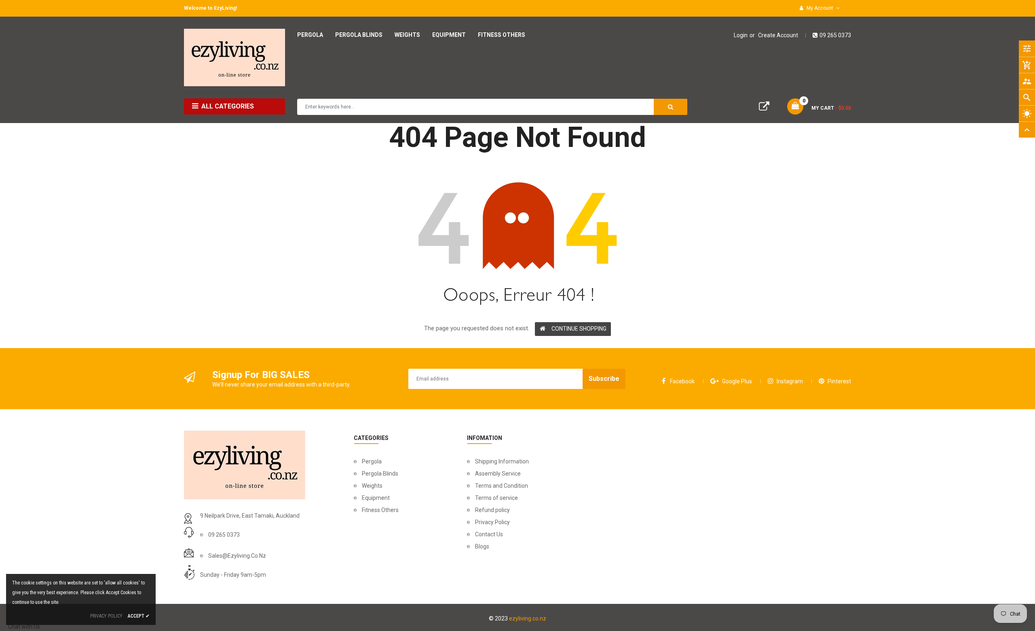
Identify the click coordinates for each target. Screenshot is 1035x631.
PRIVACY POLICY (106, 616)
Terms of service (496, 498)
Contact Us (489, 534)
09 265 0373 (835, 35)
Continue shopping (578, 328)
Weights (372, 485)
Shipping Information (502, 461)
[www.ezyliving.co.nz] (244, 464)
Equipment (376, 498)
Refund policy (492, 510)
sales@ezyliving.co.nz (237, 555)
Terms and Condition (501, 485)
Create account (778, 35)
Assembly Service (498, 473)
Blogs (482, 546)
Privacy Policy (492, 522)
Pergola (372, 461)
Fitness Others (380, 510)
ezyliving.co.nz (527, 618)
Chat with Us (24, 626)
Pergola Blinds (380, 473)
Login (741, 35)
